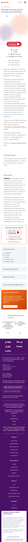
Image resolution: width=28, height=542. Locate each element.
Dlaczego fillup (14, 418)
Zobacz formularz (15, 65)
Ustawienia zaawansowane (13, 536)
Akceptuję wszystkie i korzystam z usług (14, 539)
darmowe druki (14, 467)
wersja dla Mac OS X (14, 446)
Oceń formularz (15, 62)
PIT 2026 (22, 427)
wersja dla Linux (14, 449)
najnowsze (14, 473)
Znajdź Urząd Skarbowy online (12, 391)
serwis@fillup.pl (9, 361)
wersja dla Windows (14, 443)
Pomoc (14, 424)
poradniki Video (14, 490)
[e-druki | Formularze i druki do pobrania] (5, 2)
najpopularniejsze (14, 470)
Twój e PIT (15, 428)
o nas (14, 505)
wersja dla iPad (14, 455)
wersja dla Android (14, 452)
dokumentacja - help (14, 487)
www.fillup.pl (13, 413)
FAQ (14, 484)
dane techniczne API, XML (14, 496)
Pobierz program (15, 60)
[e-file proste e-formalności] (8, 342)
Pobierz (14, 416)
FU (20, 333)
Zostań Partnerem (9, 306)
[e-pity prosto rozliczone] (8, 351)
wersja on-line (14, 440)
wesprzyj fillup (14, 508)
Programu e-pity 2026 (13, 430)
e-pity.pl (13, 143)
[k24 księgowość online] (8, 347)
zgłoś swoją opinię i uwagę (14, 493)
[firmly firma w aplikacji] (20, 347)
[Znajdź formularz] (25, 2)
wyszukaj (14, 464)
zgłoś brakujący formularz (14, 476)
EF (8, 333)
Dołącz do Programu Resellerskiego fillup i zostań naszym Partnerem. (13, 387)
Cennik (14, 421)
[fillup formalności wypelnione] (20, 342)
